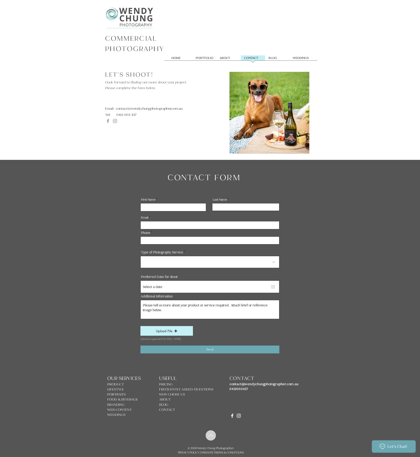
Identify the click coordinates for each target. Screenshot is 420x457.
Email (144, 217)
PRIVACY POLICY (189, 452)
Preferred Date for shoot (159, 277)
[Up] (211, 435)
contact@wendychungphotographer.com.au (149, 108)
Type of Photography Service (162, 252)
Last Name (220, 199)
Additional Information (157, 296)
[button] (166, 331)
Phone (145, 233)
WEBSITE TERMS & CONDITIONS (222, 452)
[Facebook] (108, 121)
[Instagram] (115, 121)
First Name (148, 199)
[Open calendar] (273, 287)
